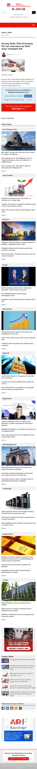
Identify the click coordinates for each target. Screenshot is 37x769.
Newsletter (19, 17)
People (5, 265)
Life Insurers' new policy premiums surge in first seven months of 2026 (19, 205)
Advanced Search (18, 15)
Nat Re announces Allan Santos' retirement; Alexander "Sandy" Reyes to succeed (16, 289)
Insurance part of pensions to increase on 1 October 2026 (16, 199)
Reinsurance (7, 309)
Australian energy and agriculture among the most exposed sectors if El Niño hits (17, 474)
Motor (10, 75)
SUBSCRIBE (16, 109)
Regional (5, 353)
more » (3, 171)
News (3, 32)
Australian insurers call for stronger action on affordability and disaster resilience (17, 480)
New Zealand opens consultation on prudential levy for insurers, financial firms (18, 388)
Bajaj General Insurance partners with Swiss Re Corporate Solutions (16, 468)
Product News (7, 534)
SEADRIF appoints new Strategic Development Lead (13, 294)
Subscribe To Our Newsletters (18, 759)
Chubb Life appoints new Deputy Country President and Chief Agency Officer (22, 694)
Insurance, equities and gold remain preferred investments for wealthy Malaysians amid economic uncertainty (17, 559)
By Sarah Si (9, 54)
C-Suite (5, 580)
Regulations (7, 399)
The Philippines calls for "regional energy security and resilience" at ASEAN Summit (16, 160)
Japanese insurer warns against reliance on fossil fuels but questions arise (18, 512)
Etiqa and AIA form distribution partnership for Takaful (15, 571)
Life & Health (7, 175)
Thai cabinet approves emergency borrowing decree (16, 167)
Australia (4, 75)
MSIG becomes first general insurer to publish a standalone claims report (18, 243)
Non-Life (5, 219)
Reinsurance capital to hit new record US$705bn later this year (17, 333)
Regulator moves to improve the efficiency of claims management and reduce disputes (17, 423)
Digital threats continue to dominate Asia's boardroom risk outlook (16, 609)
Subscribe (12, 17)
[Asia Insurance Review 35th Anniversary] (18, 4)
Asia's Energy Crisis (9, 129)
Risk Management (9, 444)
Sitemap (25, 17)
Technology (6, 489)
